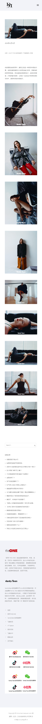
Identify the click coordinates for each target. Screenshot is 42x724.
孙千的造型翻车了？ (13, 481)
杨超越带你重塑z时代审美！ (15, 488)
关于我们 (10, 641)
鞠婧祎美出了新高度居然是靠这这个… (18, 496)
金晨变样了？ (11, 477)
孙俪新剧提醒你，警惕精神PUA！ (17, 514)
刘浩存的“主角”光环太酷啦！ (16, 521)
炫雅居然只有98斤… (13, 459)
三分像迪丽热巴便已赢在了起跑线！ (18, 474)
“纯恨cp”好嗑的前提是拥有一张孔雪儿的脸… (20, 503)
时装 (31, 53)
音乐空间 (10, 629)
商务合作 (10, 637)
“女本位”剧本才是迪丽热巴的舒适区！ (18, 507)
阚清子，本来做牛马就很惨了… (16, 499)
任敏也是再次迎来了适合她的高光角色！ (19, 517)
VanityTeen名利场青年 (15, 53)
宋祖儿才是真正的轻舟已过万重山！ (18, 528)
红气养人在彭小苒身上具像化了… (17, 485)
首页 (9, 610)
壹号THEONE (12, 614)
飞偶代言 (10, 622)
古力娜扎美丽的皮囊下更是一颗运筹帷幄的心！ (21, 492)
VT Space (11, 625)
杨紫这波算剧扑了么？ (14, 525)
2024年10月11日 (10, 43)
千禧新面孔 (26, 53)
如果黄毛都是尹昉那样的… (15, 463)
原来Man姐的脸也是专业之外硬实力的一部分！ (21, 467)
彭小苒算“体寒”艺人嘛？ (14, 470)
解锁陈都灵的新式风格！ (14, 510)
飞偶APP (10, 633)
